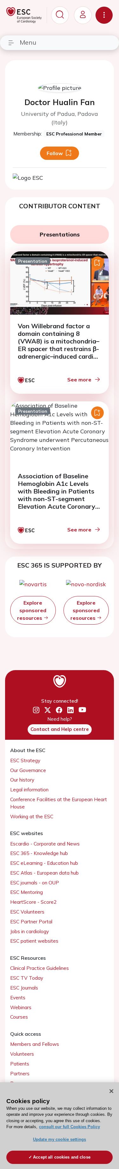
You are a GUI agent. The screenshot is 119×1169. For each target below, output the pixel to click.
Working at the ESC (31, 817)
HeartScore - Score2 (33, 902)
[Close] (111, 1091)
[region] (59, 1125)
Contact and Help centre (59, 729)
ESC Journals (24, 988)
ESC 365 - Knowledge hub (39, 853)
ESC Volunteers (27, 912)
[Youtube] (82, 710)
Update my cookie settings (59, 1139)
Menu (28, 42)
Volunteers (22, 1054)
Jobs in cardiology (29, 931)
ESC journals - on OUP (34, 883)
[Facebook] (59, 710)
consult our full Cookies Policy (69, 1126)
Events (17, 998)
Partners (20, 1074)
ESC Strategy (25, 760)
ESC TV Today (26, 978)
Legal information (29, 790)
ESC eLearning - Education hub (44, 863)
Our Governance (28, 770)
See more (79, 379)
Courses (19, 1017)
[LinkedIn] (70, 710)
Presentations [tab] (60, 234)
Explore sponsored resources (31, 610)
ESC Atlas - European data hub (44, 873)
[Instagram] (36, 710)
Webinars (20, 1007)
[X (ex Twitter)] (47, 710)
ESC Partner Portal (31, 922)
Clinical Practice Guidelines (39, 968)
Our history (22, 780)
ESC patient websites (34, 941)
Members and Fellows (34, 1044)
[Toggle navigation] (104, 15)
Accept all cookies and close (61, 1157)
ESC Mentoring (26, 892)
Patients (19, 1064)
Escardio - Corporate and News (45, 844)
